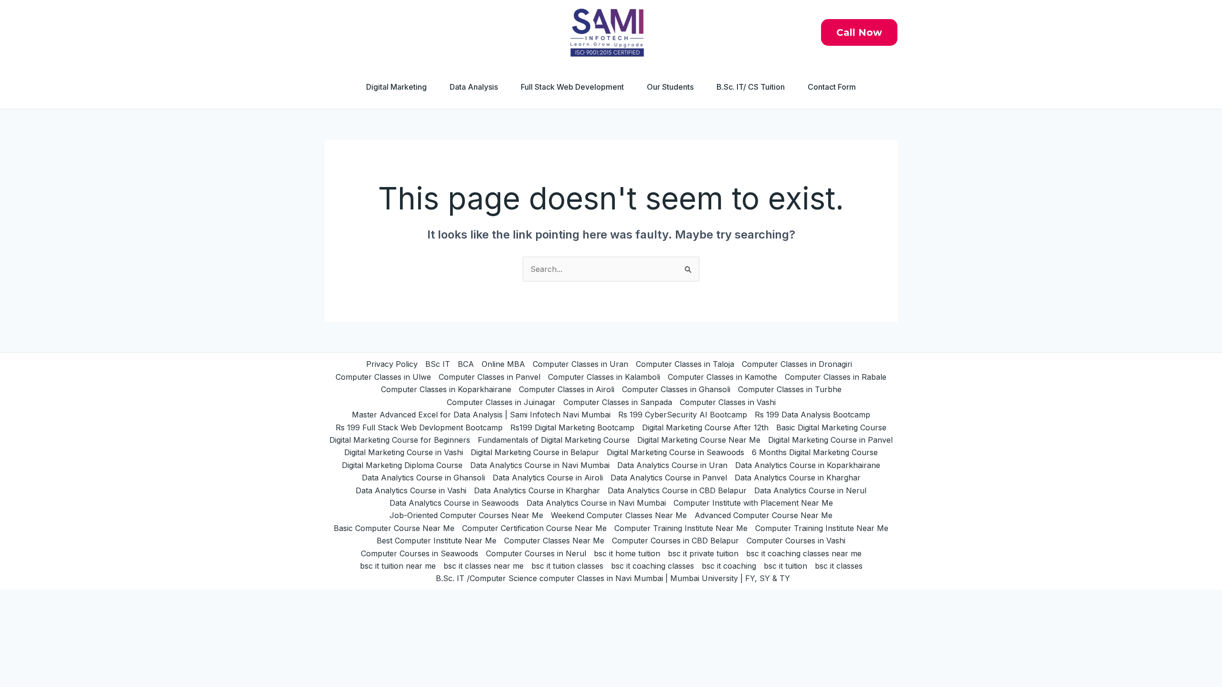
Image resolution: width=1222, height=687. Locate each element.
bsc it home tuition (627, 553)
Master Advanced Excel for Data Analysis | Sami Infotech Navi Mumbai (481, 414)
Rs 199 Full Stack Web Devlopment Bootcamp (419, 427)
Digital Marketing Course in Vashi (403, 452)
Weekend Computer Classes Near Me (619, 515)
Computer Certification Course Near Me (534, 528)
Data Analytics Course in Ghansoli (423, 477)
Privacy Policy (392, 364)
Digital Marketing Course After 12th (705, 427)
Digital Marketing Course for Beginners (399, 440)
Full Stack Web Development (572, 87)
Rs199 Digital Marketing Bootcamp (572, 427)
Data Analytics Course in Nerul (810, 490)
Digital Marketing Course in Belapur (535, 452)
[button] (859, 32)
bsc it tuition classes (567, 566)
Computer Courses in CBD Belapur (675, 540)
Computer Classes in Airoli (566, 389)
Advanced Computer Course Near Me (763, 515)
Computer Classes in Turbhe (790, 389)
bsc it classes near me (483, 566)
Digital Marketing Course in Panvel (830, 440)
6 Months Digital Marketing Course (815, 452)
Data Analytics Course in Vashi (411, 490)
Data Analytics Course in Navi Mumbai (540, 465)
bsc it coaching (729, 566)
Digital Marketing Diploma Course (402, 465)
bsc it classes (839, 566)
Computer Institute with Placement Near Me (753, 503)
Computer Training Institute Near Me (681, 528)
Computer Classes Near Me (554, 540)
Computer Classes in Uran (580, 364)
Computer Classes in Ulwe (383, 377)
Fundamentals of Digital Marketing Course (554, 440)
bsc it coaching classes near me (804, 553)
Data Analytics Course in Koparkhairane (807, 465)
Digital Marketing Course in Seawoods (675, 452)
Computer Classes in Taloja (685, 364)
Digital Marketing (396, 87)
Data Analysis (474, 87)
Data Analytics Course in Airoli (548, 477)
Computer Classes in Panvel (489, 377)
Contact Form (832, 87)
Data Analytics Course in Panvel (669, 477)
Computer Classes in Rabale (835, 377)
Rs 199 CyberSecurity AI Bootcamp (682, 414)
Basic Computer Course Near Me (394, 528)
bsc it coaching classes (652, 566)
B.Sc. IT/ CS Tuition (750, 87)
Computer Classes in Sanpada (617, 402)
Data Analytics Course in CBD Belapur (677, 490)
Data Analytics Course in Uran (672, 465)
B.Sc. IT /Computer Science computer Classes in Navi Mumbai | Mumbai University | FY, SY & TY (613, 578)
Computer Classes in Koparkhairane (446, 389)
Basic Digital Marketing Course (831, 427)
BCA (466, 364)
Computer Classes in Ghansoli (676, 389)
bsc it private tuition (703, 553)
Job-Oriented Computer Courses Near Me (466, 515)
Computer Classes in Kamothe (722, 377)
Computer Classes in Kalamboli (604, 377)
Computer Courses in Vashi (796, 540)
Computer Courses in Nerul (536, 553)
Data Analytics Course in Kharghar (798, 477)
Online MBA (503, 364)
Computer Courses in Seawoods (419, 553)
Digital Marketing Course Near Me (698, 440)
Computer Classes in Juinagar (501, 402)
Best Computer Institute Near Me (436, 540)
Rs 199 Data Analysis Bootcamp (812, 414)
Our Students (670, 87)
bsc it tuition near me (398, 566)
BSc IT (437, 364)
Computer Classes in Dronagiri (797, 364)
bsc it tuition (785, 566)
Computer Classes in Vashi (728, 402)
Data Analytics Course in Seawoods (454, 503)
